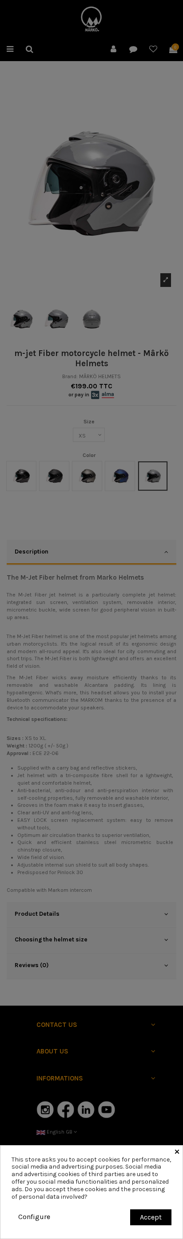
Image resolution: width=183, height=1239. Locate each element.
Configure (34, 1216)
